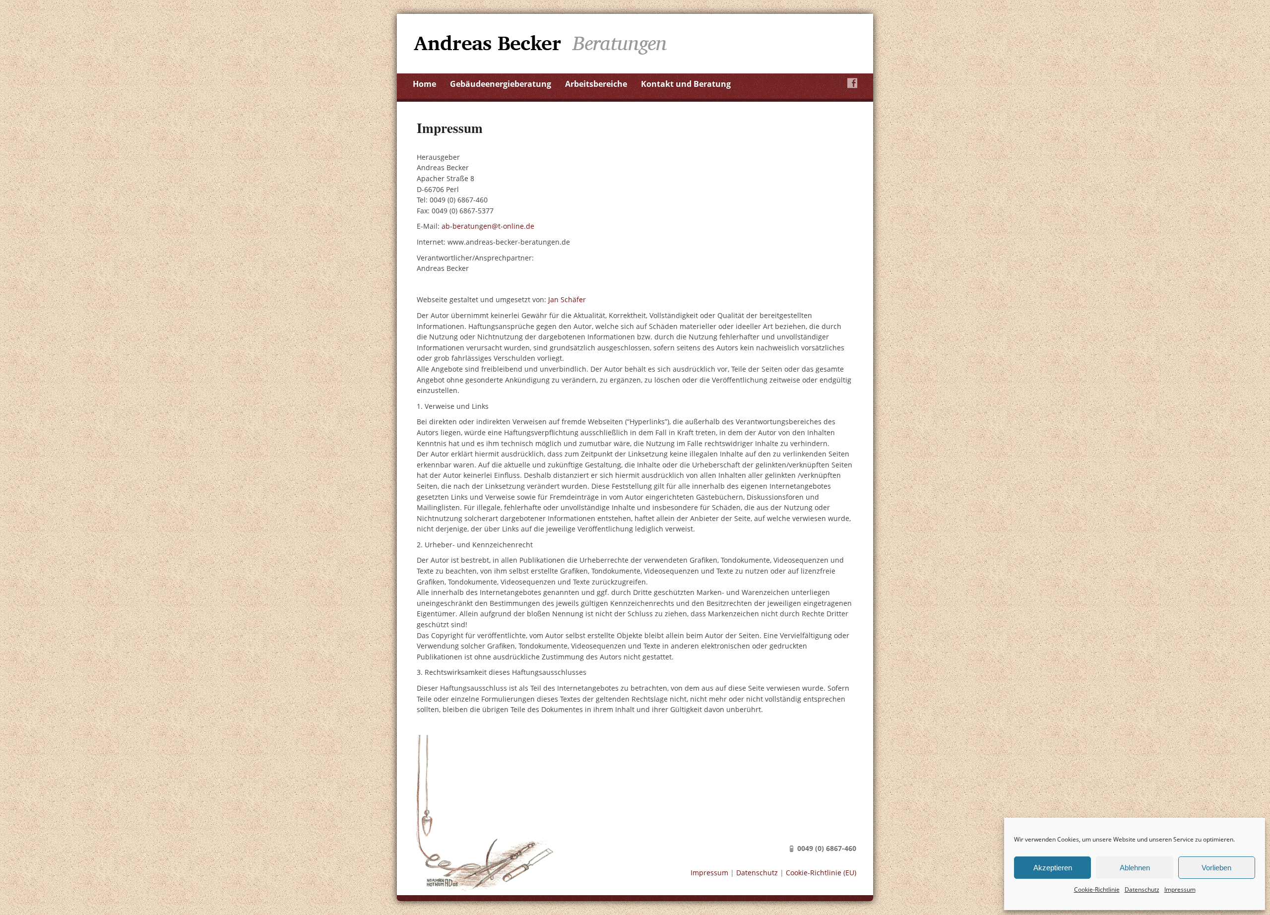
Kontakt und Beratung (686, 83)
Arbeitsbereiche (596, 83)
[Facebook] (852, 83)
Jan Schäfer (567, 299)
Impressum (1180, 889)
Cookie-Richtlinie (1097, 889)
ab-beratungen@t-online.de (488, 226)
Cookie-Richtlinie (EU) (821, 872)
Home (424, 83)
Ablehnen (1135, 867)
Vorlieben (1216, 867)
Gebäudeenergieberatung (500, 83)
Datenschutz (1142, 889)
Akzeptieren (1052, 867)
